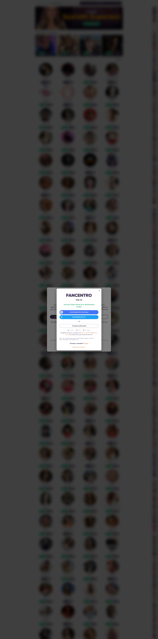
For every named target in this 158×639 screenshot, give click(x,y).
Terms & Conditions (86, 332)
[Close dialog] (99, 290)
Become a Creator (79, 347)
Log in (86, 343)
